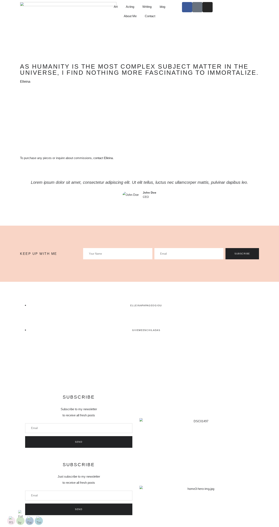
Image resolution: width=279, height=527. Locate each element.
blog (162, 6)
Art (116, 6)
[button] (139, 206)
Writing (147, 6)
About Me (130, 16)
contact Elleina (103, 158)
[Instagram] (207, 7)
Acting (130, 6)
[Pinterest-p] (197, 7)
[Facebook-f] (187, 7)
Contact (150, 16)
